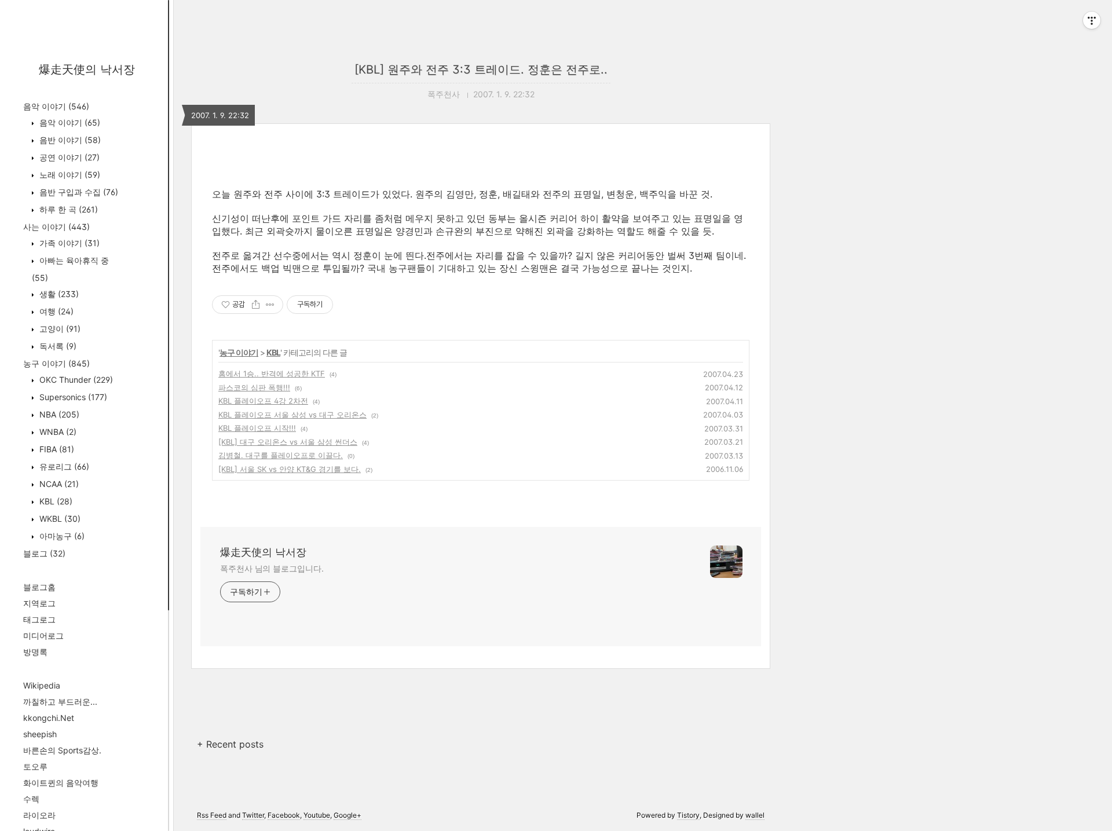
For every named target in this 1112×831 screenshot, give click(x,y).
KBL (54, 501)
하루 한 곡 (67, 209)
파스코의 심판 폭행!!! (254, 387)
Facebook (284, 815)
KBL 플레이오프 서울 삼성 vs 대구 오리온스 (292, 414)
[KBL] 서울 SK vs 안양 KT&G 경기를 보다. (289, 469)
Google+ (347, 815)
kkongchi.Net (48, 718)
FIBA (55, 449)
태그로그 (39, 619)
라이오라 (39, 815)
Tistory (688, 815)
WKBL (59, 519)
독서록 (56, 346)
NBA (58, 414)
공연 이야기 (68, 157)
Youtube (316, 815)
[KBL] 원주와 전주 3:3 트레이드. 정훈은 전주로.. (481, 69)
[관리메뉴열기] (1091, 20)
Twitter (253, 815)
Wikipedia (41, 685)
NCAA (58, 484)
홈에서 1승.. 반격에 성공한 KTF (271, 373)
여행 (55, 311)
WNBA (56, 432)
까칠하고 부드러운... (60, 701)
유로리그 (63, 466)
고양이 (59, 329)
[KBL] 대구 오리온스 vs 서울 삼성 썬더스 (287, 441)
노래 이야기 (68, 175)
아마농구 (61, 536)
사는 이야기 (56, 227)
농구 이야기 (56, 363)
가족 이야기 (68, 243)
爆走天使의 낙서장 (87, 69)
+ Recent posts (230, 744)
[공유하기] (255, 304)
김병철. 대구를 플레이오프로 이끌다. (280, 455)
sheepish (40, 734)
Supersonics (72, 397)
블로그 (44, 553)
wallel (755, 815)
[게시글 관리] (270, 304)
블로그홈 (39, 587)
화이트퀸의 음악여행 (60, 783)
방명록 (35, 652)
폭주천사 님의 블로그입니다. (272, 568)
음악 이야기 (56, 106)
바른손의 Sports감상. (62, 750)
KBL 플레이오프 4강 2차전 (263, 400)
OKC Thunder (75, 380)
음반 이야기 (69, 140)
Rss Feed (211, 815)
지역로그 (39, 603)
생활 (58, 294)
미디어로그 (43, 635)
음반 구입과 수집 (77, 192)
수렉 (31, 799)
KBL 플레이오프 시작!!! (257, 428)
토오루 (35, 766)
